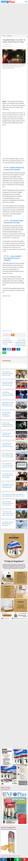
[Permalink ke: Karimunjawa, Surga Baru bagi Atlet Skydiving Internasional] (21, 524)
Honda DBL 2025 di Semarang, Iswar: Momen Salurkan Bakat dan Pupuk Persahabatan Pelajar (8, 436)
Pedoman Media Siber (11, 857)
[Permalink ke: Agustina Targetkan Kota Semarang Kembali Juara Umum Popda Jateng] (21, 504)
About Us (3, 857)
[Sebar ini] (4, 349)
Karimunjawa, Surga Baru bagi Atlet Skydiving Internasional (8, 523)
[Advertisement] (14, 19)
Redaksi (19, 857)
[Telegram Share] (18, 349)
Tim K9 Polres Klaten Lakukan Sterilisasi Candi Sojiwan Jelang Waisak (8, 513)
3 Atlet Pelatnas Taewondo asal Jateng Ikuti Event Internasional (7, 394)
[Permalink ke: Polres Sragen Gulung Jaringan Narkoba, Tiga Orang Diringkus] (21, 476)
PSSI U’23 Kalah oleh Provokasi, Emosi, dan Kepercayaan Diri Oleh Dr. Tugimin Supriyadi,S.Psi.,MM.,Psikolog (9, 467)
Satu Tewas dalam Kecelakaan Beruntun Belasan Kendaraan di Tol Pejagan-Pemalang (20, 342)
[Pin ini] (14, 349)
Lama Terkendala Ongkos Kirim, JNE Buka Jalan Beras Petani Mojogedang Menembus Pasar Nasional (8, 375)
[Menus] (26, 1)
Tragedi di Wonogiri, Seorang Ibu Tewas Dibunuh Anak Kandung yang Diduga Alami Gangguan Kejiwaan (7, 447)
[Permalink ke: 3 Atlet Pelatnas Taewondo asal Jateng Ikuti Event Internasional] (21, 394)
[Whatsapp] (4, 352)
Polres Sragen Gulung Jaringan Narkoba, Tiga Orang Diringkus (7, 475)
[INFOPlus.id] (8, 1)
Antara (8, 296)
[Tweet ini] (9, 349)
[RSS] (12, 335)
